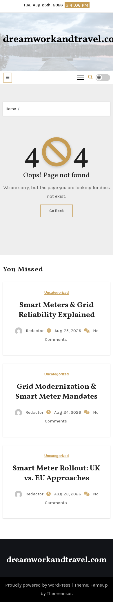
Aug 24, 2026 (68, 412)
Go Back (56, 211)
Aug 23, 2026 (68, 494)
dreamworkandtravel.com (56, 560)
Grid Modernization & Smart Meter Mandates (56, 391)
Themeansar (59, 593)
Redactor (35, 330)
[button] (7, 78)
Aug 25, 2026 (68, 330)
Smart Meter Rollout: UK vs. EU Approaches (56, 473)
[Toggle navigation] (80, 77)
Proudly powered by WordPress (38, 585)
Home (11, 109)
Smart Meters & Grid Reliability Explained (57, 310)
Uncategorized (56, 293)
